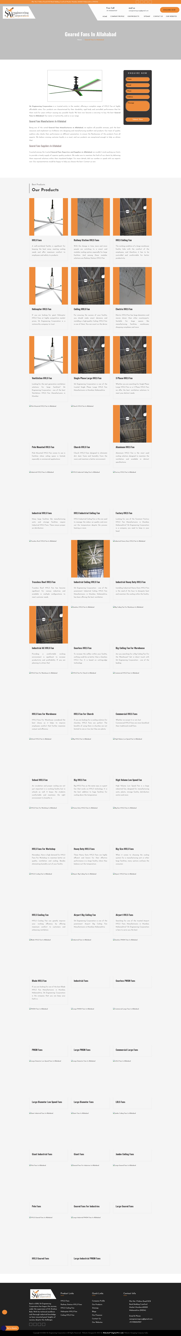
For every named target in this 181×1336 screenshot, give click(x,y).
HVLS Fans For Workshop (43, 848)
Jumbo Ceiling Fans (125, 1154)
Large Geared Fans (124, 1206)
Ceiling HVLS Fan (82, 309)
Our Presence (97, 1315)
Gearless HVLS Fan (82, 648)
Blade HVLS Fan (39, 980)
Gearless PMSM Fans (125, 980)
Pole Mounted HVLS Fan (43, 447)
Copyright (36, 1333)
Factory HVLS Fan (124, 513)
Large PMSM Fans (82, 1049)
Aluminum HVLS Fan (125, 447)
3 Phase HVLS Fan (124, 378)
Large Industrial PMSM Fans (87, 1258)
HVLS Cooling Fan (40, 914)
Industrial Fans (81, 980)
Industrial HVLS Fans (42, 513)
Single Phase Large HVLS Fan (87, 378)
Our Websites (171, 16)
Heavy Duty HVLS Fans (84, 848)
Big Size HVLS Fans (125, 848)
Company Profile (117, 16)
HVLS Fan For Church (84, 714)
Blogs (94, 1311)
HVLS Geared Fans (40, 1258)
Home (104, 16)
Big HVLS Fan (80, 780)
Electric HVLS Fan (124, 309)
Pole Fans (36, 1206)
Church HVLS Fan (82, 447)
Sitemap (147, 16)
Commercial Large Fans (127, 1049)
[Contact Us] (4, 1312)
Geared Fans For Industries (87, 1206)
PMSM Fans (37, 1049)
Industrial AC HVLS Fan (43, 648)
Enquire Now (169, 10)
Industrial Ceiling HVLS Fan (87, 582)
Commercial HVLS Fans (126, 714)
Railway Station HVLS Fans (86, 240)
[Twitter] (146, 2)
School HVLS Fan (40, 780)
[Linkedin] (150, 2)
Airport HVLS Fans (124, 914)
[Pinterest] (141, 2)
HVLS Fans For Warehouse (44, 714)
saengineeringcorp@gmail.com (138, 11)
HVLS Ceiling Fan (124, 240)
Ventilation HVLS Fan (42, 378)
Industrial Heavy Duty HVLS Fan (130, 582)
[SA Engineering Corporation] (43, 1296)
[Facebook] (137, 2)
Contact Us (96, 1319)
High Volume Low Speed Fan (129, 780)
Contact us (158, 16)
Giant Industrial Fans (42, 1154)
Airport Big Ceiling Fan (85, 914)
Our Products (133, 16)
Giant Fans (79, 1154)
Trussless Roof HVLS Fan (43, 582)
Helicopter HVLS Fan (41, 309)
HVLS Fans (37, 240)
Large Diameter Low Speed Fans (47, 1102)
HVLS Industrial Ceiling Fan (87, 513)
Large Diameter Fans (84, 1102)
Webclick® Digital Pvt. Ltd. (113, 1333)
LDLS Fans (120, 1102)
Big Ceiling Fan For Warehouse (130, 648)
